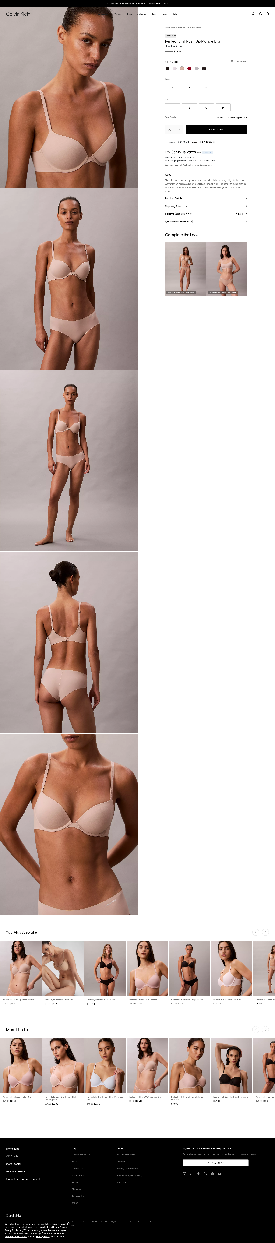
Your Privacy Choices (16, 1236)
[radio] (167, 68)
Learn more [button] (206, 164)
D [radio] (223, 107)
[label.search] (253, 13)
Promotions (12, 1148)
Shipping (76, 1189)
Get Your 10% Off (215, 1163)
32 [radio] (172, 87)
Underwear (170, 27)
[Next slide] (265, 932)
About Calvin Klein (126, 1154)
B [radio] (189, 107)
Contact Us (77, 1168)
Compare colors (239, 61)
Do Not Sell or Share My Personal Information (113, 1221)
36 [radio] (206, 87)
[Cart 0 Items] (267, 13)
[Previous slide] (255, 932)
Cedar (175, 61)
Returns (75, 1182)
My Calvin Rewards (17, 1171)
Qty (169, 129)
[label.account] (260, 13)
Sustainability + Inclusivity (129, 1175)
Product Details (173, 198)
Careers (121, 1161)
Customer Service (81, 1154)
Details (165, 3)
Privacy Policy (43, 1236)
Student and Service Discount (23, 1178)
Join (177, 164)
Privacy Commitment (127, 1168)
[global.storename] (18, 14)
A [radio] (172, 107)
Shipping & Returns (176, 206)
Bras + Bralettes (194, 27)
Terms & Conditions (147, 1221)
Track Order (78, 1175)
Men (158, 3)
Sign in (168, 164)
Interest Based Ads (79, 1221)
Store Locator (13, 1163)
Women (151, 3)
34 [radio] (189, 87)
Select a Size (216, 129)
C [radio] (206, 107)
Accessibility (78, 1196)
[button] (214, 142)
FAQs (74, 1161)
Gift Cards (12, 1156)
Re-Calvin (122, 1182)
